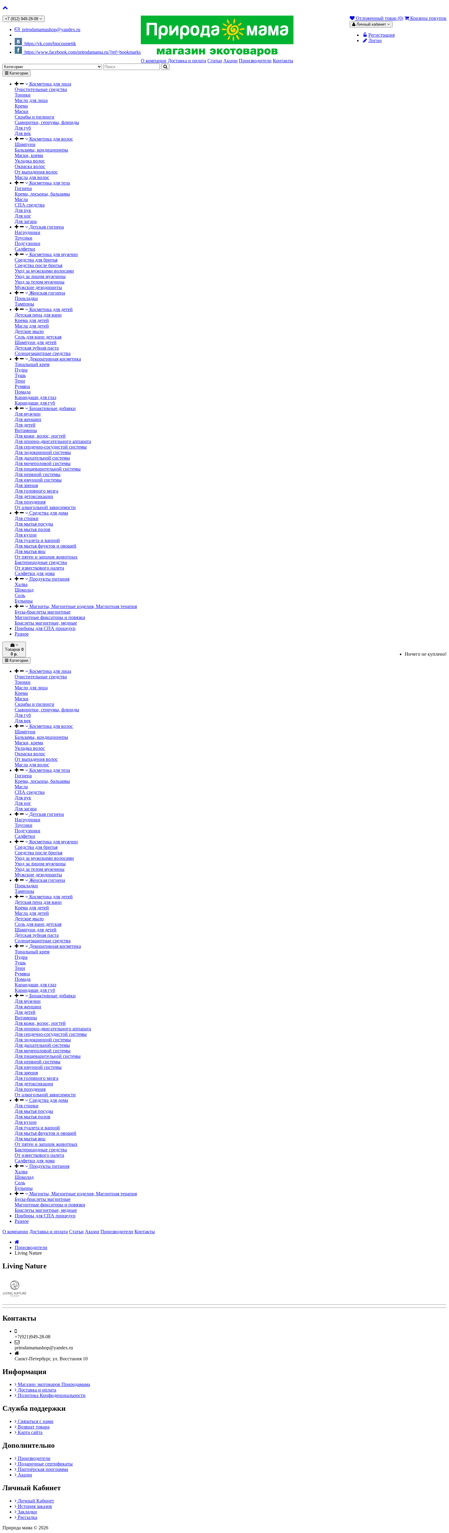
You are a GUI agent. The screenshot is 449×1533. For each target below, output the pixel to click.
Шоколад (24, 589)
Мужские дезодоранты (38, 287)
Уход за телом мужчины (39, 281)
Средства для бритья (36, 259)
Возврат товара (32, 1426)
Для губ (23, 127)
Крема (21, 105)
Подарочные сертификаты (44, 1463)
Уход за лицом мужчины (40, 276)
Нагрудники (27, 232)
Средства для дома (48, 512)
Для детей (25, 424)
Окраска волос (30, 166)
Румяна (22, 386)
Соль (20, 595)
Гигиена (23, 188)
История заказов (34, 1506)
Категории (18, 73)
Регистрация (381, 35)
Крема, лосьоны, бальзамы (42, 193)
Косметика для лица (49, 83)
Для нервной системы (37, 474)
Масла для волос (32, 177)
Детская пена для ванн (38, 314)
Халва (21, 584)
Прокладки (26, 298)
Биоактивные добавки (52, 408)
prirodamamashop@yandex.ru (50, 29)
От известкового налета (39, 567)
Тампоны (24, 303)
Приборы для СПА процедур (45, 628)
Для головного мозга (36, 490)
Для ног (23, 215)
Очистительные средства (41, 89)
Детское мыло (29, 331)
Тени (20, 380)
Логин (375, 40)
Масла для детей (32, 325)
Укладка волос (30, 160)
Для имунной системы (38, 479)
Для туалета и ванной (37, 540)
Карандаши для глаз (35, 397)
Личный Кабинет (35, 1500)
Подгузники (27, 243)
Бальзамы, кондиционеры (41, 149)
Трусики (23, 237)
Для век (23, 133)
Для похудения (30, 501)
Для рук (23, 210)
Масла (21, 199)
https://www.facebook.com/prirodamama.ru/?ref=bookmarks (81, 52)
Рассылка (26, 1517)
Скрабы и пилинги (34, 116)
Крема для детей (32, 320)
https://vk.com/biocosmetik (49, 43)
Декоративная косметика (54, 358)
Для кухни (26, 534)
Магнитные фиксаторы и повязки (50, 617)
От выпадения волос (36, 171)
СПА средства (30, 204)
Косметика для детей (50, 309)
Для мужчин (28, 413)
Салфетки (25, 248)
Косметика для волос (50, 138)
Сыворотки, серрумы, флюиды (47, 122)
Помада (23, 391)
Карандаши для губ (35, 402)
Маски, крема (29, 155)
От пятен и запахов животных (46, 556)
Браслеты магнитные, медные (46, 622)
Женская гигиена (46, 292)
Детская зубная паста (37, 347)
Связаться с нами (34, 1421)
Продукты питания (48, 578)
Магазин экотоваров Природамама (53, 1384)
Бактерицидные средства (41, 562)
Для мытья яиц (30, 551)
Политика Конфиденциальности (51, 1395)
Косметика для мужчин (53, 254)
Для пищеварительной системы (48, 468)
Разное (22, 633)
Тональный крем (32, 364)
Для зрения (26, 485)
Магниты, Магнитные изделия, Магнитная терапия (82, 606)
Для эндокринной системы (43, 452)
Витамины (26, 430)
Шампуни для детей (36, 342)
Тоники (23, 94)
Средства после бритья (38, 265)
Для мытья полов (32, 529)
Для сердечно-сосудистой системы (51, 446)
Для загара (26, 221)
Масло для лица (31, 100)
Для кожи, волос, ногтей (40, 435)
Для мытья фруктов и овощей (45, 545)
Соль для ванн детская (38, 336)
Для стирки (26, 518)
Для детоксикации (34, 496)
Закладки (26, 1511)
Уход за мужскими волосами (44, 270)
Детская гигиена (46, 226)
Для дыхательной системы (42, 457)
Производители (31, 1247)
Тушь (20, 375)
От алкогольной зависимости (45, 507)
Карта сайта (29, 1432)
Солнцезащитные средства (43, 353)
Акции (24, 1474)
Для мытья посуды (34, 523)
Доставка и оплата (36, 1389)
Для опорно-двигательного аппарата (53, 441)
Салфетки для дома (35, 573)
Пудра (21, 369)
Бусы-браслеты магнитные (43, 611)
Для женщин (28, 419)
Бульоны (24, 600)
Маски (21, 111)
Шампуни (25, 144)
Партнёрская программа (42, 1469)
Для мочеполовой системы (43, 463)
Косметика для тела (49, 182)
